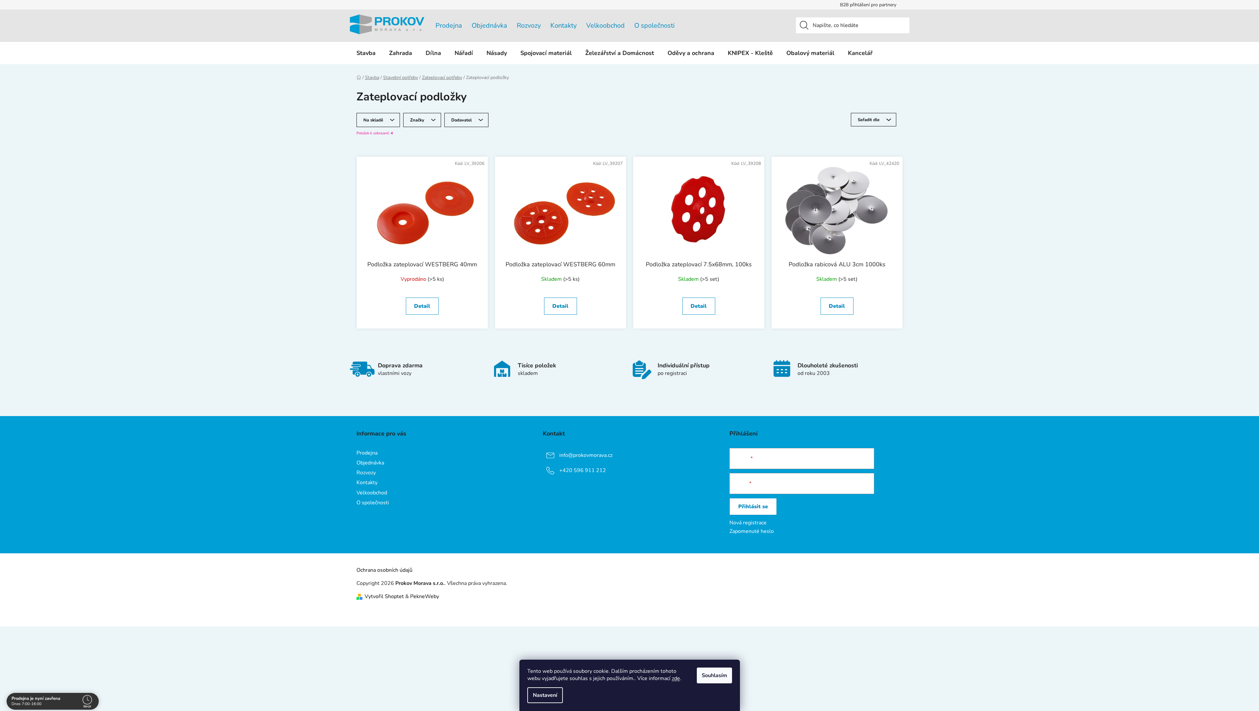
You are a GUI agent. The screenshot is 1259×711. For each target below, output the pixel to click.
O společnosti (654, 25)
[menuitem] (366, 53)
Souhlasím (714, 675)
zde (676, 678)
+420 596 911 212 (582, 470)
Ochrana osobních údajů (384, 570)
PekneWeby (424, 596)
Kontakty (563, 25)
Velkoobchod (605, 25)
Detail (422, 306)
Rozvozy (529, 25)
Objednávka (489, 25)
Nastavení (545, 695)
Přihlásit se (753, 506)
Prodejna (448, 25)
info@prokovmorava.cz (586, 455)
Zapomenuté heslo (751, 531)
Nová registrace (748, 522)
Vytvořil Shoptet (384, 596)
